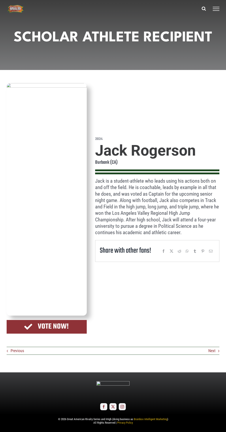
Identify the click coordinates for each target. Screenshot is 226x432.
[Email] (211, 251)
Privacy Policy (125, 422)
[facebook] (103, 406)
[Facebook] (164, 251)
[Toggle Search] (204, 8)
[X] (171, 251)
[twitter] (113, 406)
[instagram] (122, 406)
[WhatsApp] (187, 251)
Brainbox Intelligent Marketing (150, 419)
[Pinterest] (203, 251)
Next (211, 350)
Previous (17, 350)
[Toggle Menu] (216, 9)
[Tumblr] (195, 251)
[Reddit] (179, 251)
